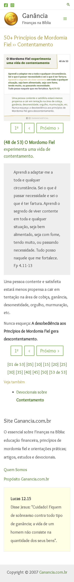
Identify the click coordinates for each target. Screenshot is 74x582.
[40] (27, 372)
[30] (11, 372)
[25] (63, 364)
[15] (46, 364)
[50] (44, 372)
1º (16, 128)
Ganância (35, 15)
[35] (19, 372)
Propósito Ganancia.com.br (26, 479)
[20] (55, 364)
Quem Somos (15, 469)
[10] (38, 364)
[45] (36, 372)
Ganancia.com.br (53, 572)
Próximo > (50, 128)
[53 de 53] (58, 372)
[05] (30, 364)
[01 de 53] (16, 364)
